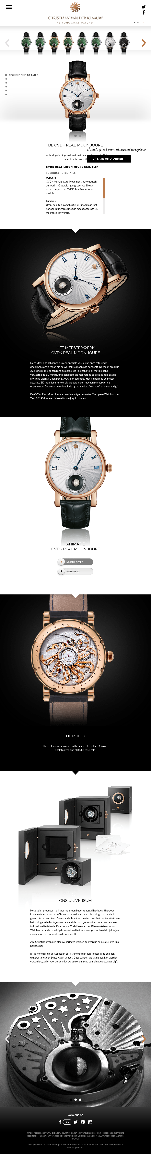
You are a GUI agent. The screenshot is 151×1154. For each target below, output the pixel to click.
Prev (7, 43)
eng (137, 22)
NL (144, 22)
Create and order (108, 158)
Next (144, 43)
